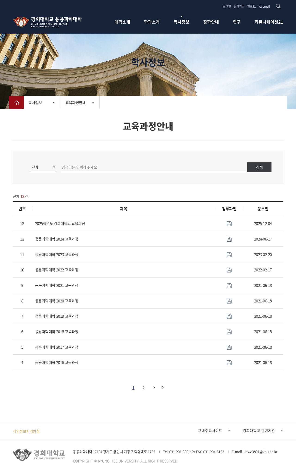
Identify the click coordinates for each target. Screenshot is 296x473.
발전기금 (239, 6)
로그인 (227, 6)
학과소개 (152, 22)
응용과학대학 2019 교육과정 (56, 316)
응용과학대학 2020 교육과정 (56, 300)
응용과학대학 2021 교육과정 (56, 285)
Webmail (264, 6)
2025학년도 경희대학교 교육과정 (60, 223)
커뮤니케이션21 (269, 22)
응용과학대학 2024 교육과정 (56, 239)
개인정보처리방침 (26, 431)
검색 (259, 167)
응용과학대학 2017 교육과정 (56, 347)
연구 (237, 22)
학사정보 (181, 22)
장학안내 (211, 22)
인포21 (251, 6)
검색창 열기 (278, 6)
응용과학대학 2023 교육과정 (56, 254)
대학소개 (122, 22)
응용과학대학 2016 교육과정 (56, 362)
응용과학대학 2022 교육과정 (56, 269)
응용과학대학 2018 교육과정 (56, 331)
